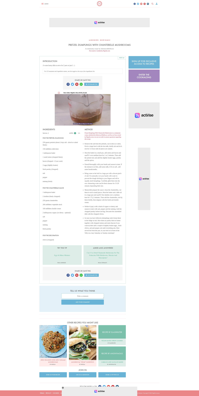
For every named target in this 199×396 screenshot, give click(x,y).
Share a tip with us (112, 375)
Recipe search (105, 40)
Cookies (56, 393)
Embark (140, 393)
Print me (121, 58)
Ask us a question (82, 375)
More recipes (94, 40)
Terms (42, 393)
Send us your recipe (53, 375)
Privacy (48, 393)
